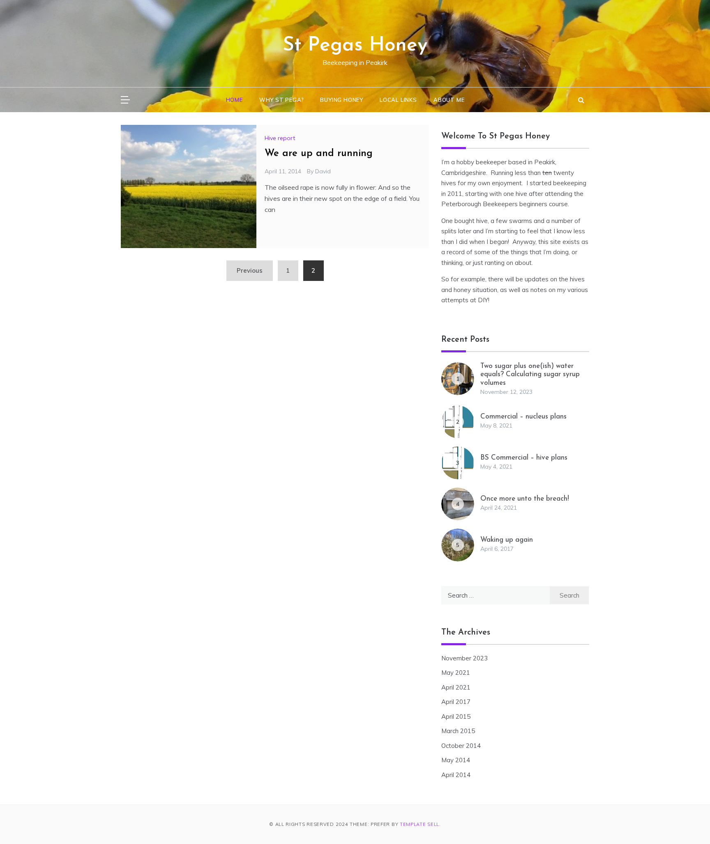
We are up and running (319, 154)
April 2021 (455, 687)
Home (234, 100)
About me (448, 100)
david (323, 171)
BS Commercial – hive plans (523, 457)
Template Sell (419, 824)
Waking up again (506, 539)
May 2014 (455, 760)
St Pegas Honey (355, 45)
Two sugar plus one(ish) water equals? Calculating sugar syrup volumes (530, 374)
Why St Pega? (281, 100)
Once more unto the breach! (524, 498)
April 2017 (455, 702)
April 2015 (455, 716)
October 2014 (461, 746)
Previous (250, 270)
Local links (398, 100)
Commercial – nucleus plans (523, 416)
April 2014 (455, 775)
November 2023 (464, 658)
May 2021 (455, 672)
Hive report (280, 138)
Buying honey (341, 100)
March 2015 (458, 731)
